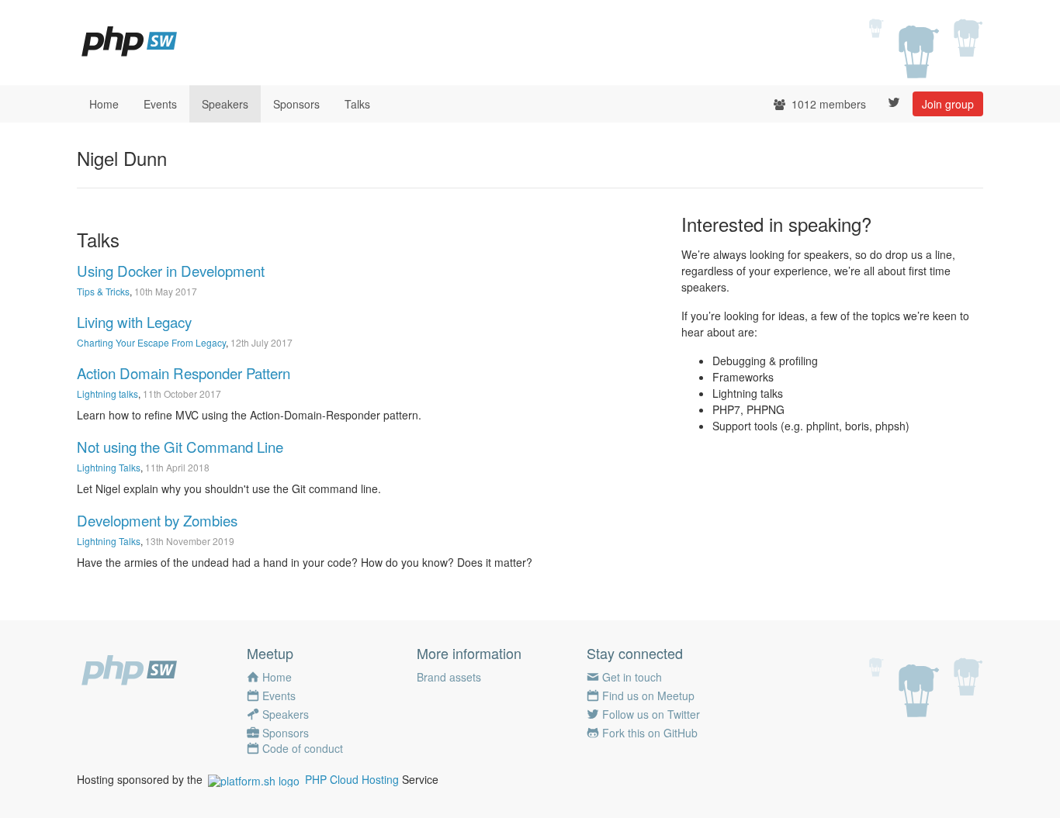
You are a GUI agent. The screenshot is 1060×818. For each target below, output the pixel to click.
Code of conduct (302, 748)
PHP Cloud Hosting (352, 779)
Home (104, 104)
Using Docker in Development (171, 271)
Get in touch (632, 677)
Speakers (225, 104)
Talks (357, 104)
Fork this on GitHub (650, 733)
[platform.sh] (254, 779)
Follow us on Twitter (651, 714)
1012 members (827, 104)
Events (160, 104)
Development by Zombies (157, 520)
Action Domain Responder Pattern (183, 373)
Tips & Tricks (103, 291)
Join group (948, 104)
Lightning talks (107, 393)
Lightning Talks (108, 467)
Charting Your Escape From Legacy (151, 342)
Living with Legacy (134, 322)
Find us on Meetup (648, 695)
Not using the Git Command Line (180, 447)
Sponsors (296, 104)
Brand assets (449, 677)
